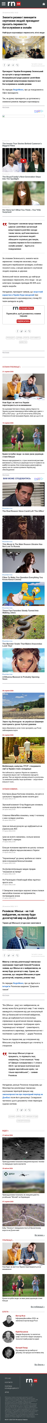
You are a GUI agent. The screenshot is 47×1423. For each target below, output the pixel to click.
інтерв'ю (6, 986)
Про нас (8, 1378)
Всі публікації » (38, 1307)
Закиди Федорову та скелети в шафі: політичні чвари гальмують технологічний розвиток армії (29, 1336)
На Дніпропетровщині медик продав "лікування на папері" (19, 870)
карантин (23, 342)
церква (19, 338)
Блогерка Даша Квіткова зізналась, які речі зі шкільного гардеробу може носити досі (23, 795)
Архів (7, 1392)
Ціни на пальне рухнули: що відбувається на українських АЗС (22, 827)
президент (10, 338)
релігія (26, 338)
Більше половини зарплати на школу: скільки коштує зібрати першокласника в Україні (23, 848)
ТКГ (24, 1116)
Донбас (12, 1116)
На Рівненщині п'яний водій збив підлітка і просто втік (21, 881)
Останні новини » (10, 789)
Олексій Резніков (23, 1121)
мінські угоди (32, 1116)
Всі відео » (40, 1235)
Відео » (5, 1131)
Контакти (8, 1382)
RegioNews (18, 90)
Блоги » (5, 1312)
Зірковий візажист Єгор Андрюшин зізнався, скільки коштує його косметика (22, 806)
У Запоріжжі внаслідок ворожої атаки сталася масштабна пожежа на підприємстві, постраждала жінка (23, 893)
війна (19, 1116)
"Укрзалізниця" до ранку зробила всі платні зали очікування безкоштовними (21, 859)
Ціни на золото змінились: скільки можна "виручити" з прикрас (21, 838)
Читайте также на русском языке (38, 65)
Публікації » (7, 1240)
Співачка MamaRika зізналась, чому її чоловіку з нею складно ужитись (23, 816)
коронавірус (35, 338)
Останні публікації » (11, 367)
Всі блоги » (40, 1364)
